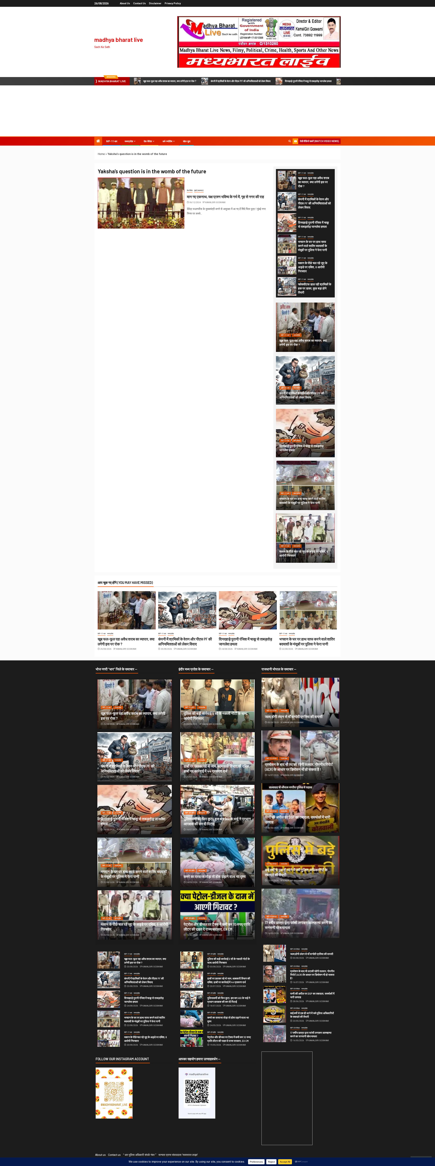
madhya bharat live (118, 39)
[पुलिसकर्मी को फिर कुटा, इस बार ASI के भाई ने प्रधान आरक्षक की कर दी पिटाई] (191, 999)
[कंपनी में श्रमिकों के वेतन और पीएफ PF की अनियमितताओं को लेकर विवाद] (287, 201)
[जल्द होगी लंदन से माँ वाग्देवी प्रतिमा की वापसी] (300, 702)
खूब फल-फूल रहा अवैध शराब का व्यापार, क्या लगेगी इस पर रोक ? (169, 81)
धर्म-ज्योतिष (167, 141)
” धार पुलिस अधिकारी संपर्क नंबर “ (139, 1154)
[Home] (98, 141)
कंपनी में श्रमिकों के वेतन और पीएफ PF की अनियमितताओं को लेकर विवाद (241, 81)
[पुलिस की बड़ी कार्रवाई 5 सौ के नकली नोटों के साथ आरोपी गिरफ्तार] (191, 960)
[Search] (290, 141)
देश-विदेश (148, 141)
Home (101, 154)
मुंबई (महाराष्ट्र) (199, 190)
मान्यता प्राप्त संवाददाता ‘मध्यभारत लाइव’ (178, 1154)
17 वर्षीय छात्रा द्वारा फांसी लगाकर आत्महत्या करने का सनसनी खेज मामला (311, 1034)
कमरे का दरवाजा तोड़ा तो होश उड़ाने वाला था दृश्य (215, 876)
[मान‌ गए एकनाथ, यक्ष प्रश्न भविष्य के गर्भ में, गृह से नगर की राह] (141, 203)
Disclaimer (155, 3)
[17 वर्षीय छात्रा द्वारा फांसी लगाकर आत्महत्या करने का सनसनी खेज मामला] (274, 1033)
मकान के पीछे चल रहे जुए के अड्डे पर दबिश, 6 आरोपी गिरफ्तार (312, 267)
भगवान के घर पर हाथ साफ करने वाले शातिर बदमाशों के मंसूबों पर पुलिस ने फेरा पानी (312, 246)
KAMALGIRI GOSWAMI (215, 202)
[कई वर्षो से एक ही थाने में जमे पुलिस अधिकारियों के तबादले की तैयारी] (274, 1014)
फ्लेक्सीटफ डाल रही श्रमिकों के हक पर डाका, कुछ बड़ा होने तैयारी (314, 288)
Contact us (139, 3)
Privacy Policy (173, 3)
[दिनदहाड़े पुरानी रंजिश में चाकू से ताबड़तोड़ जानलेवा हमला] (287, 222)
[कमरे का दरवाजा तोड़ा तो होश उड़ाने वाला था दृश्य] (217, 862)
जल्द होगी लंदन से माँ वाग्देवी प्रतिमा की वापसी (294, 716)
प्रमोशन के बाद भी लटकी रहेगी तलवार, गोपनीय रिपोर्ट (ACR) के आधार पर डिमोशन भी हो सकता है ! (312, 974)
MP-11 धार (111, 141)
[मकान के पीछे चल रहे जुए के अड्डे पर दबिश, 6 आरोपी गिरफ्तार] (287, 265)
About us (125, 3)
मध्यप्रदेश (129, 141)
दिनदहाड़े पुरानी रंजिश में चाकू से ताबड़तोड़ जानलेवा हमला (308, 81)
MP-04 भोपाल (272, 711)
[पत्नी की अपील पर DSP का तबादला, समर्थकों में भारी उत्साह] (274, 994)
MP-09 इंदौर (189, 707)
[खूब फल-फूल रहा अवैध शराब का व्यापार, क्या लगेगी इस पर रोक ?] (287, 180)
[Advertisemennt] (259, 41)
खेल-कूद (186, 141)
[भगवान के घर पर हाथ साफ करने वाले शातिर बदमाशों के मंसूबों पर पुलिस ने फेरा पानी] (287, 244)
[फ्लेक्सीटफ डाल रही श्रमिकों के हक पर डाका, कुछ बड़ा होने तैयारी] (287, 286)
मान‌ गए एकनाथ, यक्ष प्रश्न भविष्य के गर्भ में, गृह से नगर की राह (225, 196)
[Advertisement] (217, 111)
